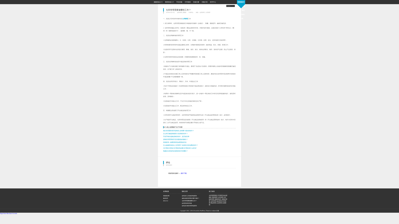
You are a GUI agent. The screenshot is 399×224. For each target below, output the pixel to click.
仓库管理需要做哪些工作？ (189, 200)
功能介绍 (205, 2)
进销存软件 (218, 199)
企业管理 (219, 203)
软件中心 (213, 2)
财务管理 (211, 199)
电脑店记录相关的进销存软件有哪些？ (175, 151)
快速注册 (196, 2)
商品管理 (213, 203)
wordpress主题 (215, 210)
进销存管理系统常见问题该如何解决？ (175, 139)
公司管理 (220, 197)
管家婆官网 (166, 196)
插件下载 (184, 173)
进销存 (184, 12)
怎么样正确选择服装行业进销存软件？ (175, 133)
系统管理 (214, 197)
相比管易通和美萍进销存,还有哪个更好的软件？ (178, 130)
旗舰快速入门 (158, 2)
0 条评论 (191, 12)
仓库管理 (179, 12)
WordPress (202, 210)
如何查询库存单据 (187, 203)
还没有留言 (169, 165)
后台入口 (165, 200)
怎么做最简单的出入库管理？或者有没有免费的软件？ (180, 145)
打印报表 (188, 2)
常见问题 (179, 2)
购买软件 (165, 198)
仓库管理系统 (213, 195)
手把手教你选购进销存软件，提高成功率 (176, 136)
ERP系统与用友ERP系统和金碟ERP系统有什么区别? (180, 148)
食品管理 (219, 201)
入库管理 (207, 12)
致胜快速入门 (169, 2)
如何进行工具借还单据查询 (189, 196)
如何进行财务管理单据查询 (189, 205)
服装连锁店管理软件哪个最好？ (190, 198)
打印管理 (220, 195)
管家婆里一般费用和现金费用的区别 (174, 142)
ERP (225, 197)
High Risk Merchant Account (8, 213)
